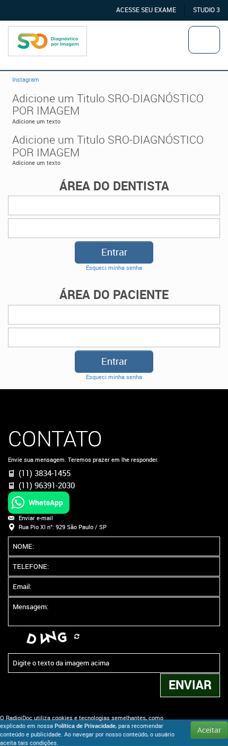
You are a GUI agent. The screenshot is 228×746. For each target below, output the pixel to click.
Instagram (25, 79)
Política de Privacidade (85, 726)
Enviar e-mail (36, 518)
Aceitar (209, 730)
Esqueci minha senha (114, 267)
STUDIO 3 (206, 10)
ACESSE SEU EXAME (146, 10)
